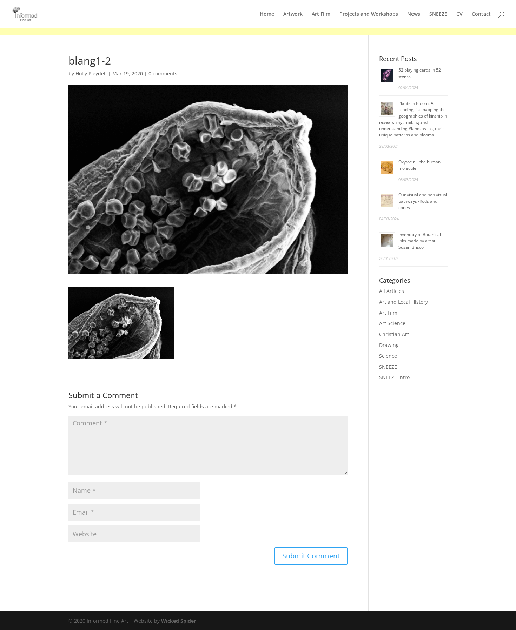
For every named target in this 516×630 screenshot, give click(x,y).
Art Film (321, 14)
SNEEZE (438, 14)
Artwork (293, 14)
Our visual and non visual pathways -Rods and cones (422, 201)
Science (388, 356)
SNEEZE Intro (394, 377)
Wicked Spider (178, 620)
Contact (481, 14)
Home (267, 14)
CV (459, 14)
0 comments (162, 73)
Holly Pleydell (91, 73)
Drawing (389, 345)
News (413, 14)
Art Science (392, 323)
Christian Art (394, 334)
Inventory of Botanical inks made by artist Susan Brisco (419, 241)
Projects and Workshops (368, 14)
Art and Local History (403, 302)
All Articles (391, 291)
